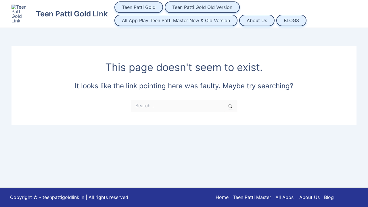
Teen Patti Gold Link (72, 13)
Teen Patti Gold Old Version (202, 7)
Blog (329, 197)
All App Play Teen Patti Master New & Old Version (176, 20)
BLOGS (291, 20)
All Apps (286, 197)
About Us (257, 20)
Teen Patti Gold (139, 7)
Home (222, 197)
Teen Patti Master (252, 197)
